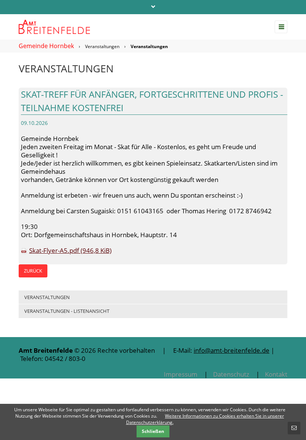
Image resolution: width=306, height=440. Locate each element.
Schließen (153, 431)
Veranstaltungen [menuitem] (47, 297)
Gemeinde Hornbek (46, 46)
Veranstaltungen (102, 46)
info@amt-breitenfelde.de (231, 350)
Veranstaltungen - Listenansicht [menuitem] (66, 311)
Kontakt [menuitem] (276, 374)
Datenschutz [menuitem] (231, 374)
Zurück (33, 270)
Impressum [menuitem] (180, 374)
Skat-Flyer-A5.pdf (70, 250)
